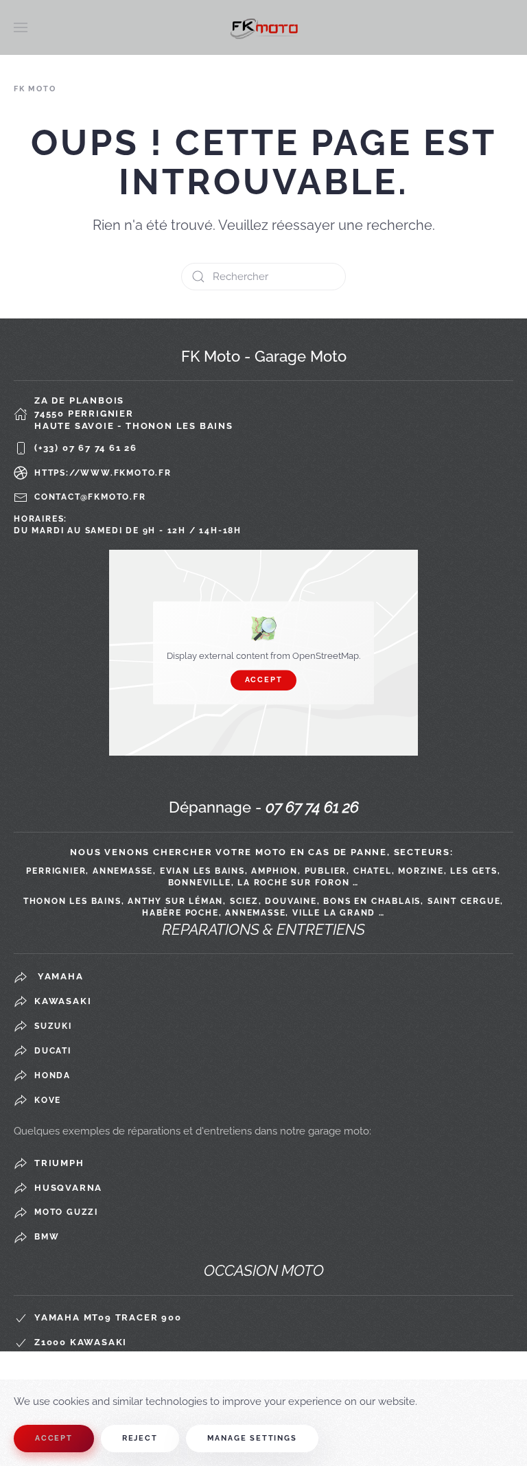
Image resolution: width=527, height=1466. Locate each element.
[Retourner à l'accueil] (263, 27)
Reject (140, 1438)
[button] (20, 27)
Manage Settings (252, 1438)
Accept (264, 679)
